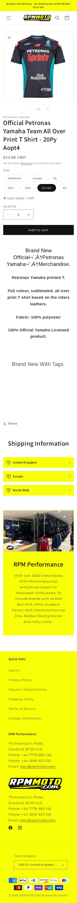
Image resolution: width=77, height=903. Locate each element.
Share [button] (12, 423)
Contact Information (25, 718)
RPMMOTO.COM (30, 895)
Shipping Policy (21, 699)
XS (67, 189)
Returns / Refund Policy (28, 689)
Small (47, 188)
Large (40, 179)
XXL (13, 189)
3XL (30, 189)
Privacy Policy (20, 680)
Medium (17, 179)
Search (14, 670)
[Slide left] (29, 109)
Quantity (9, 206)
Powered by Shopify (55, 895)
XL (57, 179)
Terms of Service (22, 709)
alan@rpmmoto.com (38, 766)
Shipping (26, 163)
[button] (8, 18)
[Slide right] (48, 109)
